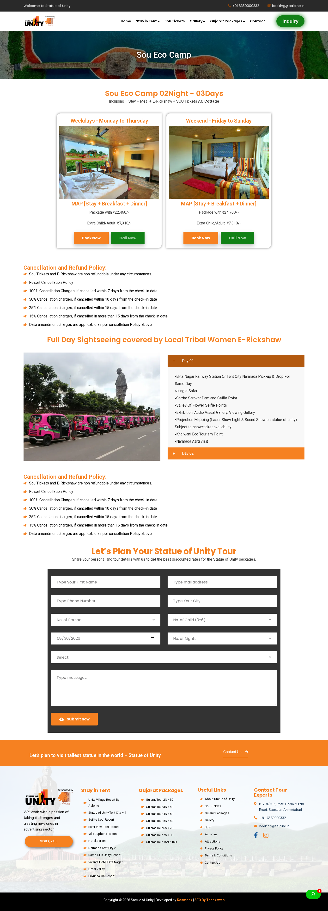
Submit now (78, 719)
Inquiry (290, 21)
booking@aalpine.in (288, 5)
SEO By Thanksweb (209, 900)
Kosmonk (185, 900)
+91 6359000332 (245, 5)
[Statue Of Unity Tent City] (39, 21)
